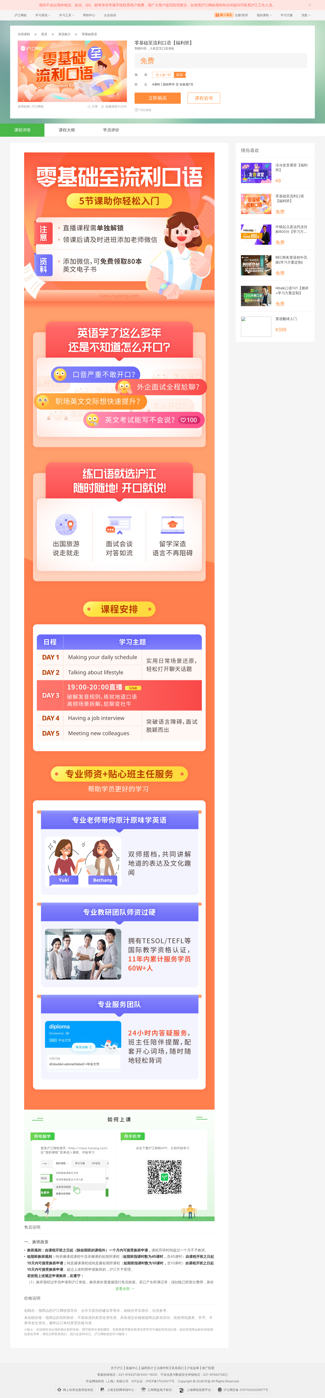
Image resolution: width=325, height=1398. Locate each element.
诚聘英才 (147, 1368)
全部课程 (24, 34)
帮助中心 (89, 15)
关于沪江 (117, 1368)
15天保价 (145, 110)
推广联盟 (208, 1368)
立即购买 (158, 98)
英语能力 (64, 34)
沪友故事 (193, 1368)
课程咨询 (204, 98)
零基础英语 (89, 34)
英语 (44, 34)
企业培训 (110, 15)
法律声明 (162, 1368)
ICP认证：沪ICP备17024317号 (153, 1381)
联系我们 (178, 1368)
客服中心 (132, 1368)
